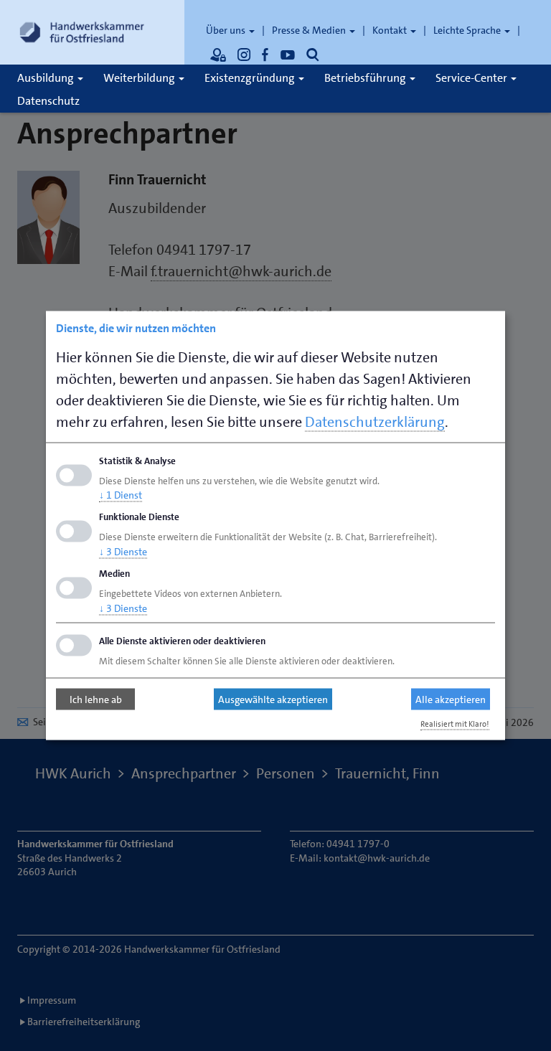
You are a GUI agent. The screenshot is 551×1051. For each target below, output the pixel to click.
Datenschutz (48, 100)
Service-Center (472, 77)
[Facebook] (265, 54)
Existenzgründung (250, 77)
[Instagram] (243, 54)
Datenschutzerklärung (375, 421)
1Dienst (120, 495)
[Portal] (218, 54)
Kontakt (390, 30)
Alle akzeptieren (450, 699)
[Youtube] (288, 54)
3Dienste (123, 551)
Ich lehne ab (96, 699)
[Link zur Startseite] (81, 32)
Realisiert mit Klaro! (454, 723)
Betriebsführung (366, 77)
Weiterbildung (140, 77)
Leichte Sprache (468, 30)
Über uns (227, 30)
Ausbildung (46, 77)
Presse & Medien (310, 30)
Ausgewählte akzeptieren (273, 699)
